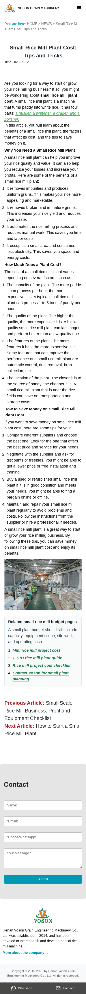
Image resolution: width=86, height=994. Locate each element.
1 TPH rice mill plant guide (37, 658)
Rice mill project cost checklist (42, 665)
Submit (43, 879)
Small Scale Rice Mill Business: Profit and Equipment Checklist (38, 710)
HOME (32, 24)
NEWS (46, 24)
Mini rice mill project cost (36, 650)
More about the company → (26, 953)
